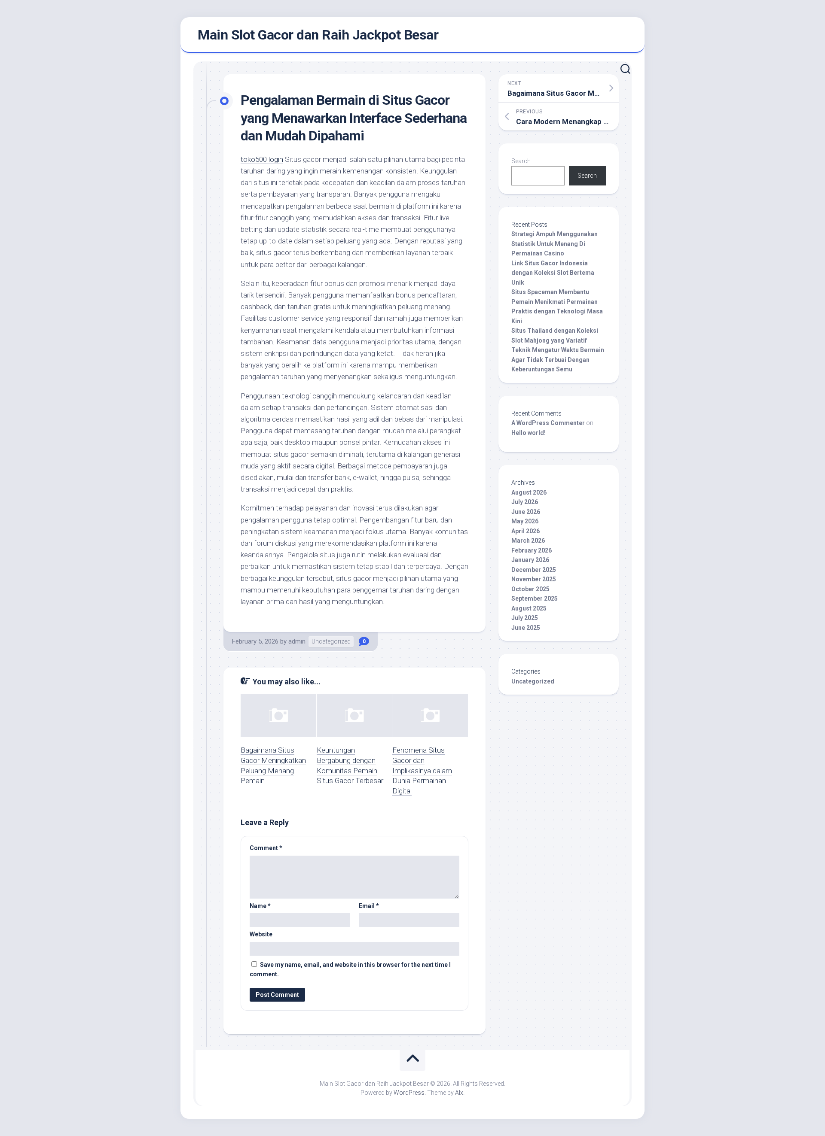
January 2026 (530, 559)
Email (369, 905)
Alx (459, 1092)
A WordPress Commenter (548, 422)
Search (521, 161)
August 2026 (529, 492)
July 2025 (524, 617)
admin (297, 641)
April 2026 (525, 531)
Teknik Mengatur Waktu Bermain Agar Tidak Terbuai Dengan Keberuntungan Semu (557, 359)
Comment (266, 847)
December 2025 (533, 569)
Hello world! (528, 432)
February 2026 (531, 550)
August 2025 (529, 608)
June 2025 (525, 627)
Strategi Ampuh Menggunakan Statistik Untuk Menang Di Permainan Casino (554, 244)
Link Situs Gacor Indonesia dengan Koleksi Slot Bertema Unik (552, 273)
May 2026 (524, 521)
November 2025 (533, 579)
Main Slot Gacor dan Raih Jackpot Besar (318, 35)
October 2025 (530, 589)
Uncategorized (331, 641)
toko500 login (262, 159)
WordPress (409, 1092)
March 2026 (528, 540)
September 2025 (534, 598)
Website (261, 934)
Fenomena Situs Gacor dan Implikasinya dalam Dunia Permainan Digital (422, 770)
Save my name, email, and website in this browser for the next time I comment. (350, 969)
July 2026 (524, 501)
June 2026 (525, 511)
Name (260, 905)
